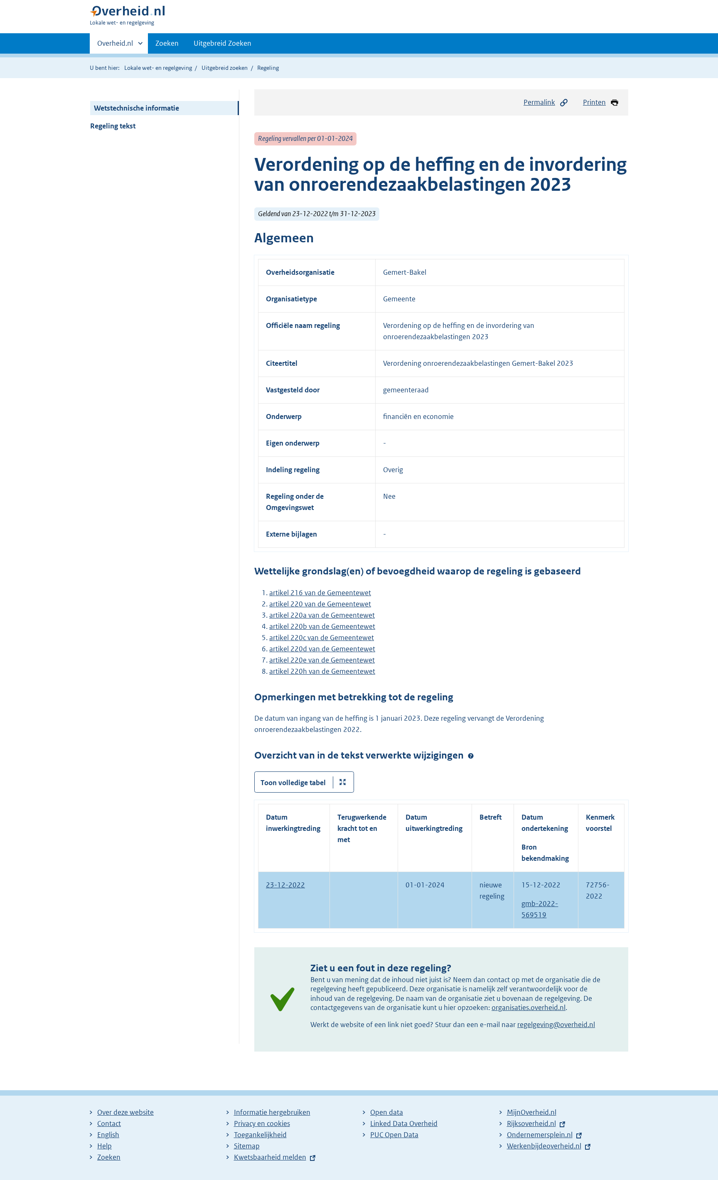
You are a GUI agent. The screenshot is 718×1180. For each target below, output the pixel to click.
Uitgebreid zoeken (225, 67)
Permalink (539, 102)
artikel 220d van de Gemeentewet (322, 648)
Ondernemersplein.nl (540, 1134)
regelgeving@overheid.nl (556, 1024)
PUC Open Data (394, 1134)
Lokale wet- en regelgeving (158, 67)
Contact (109, 1123)
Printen (594, 102)
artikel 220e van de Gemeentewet (322, 660)
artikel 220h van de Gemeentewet (322, 671)
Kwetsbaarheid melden (270, 1157)
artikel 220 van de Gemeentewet (320, 603)
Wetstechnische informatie (136, 108)
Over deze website (125, 1112)
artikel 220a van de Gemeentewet (322, 615)
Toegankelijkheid (260, 1134)
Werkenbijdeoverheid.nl (544, 1145)
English (108, 1134)
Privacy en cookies (262, 1123)
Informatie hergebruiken (272, 1112)
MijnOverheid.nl (531, 1112)
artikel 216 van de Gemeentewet (320, 592)
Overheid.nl (115, 46)
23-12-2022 (285, 884)
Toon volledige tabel (293, 782)
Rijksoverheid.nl (531, 1123)
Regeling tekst (112, 126)
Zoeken (167, 43)
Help (104, 1145)
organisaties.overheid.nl (529, 1007)
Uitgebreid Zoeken (222, 43)
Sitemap (247, 1145)
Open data (386, 1112)
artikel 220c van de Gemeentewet (321, 637)
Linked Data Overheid (404, 1123)
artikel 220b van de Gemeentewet (322, 626)
